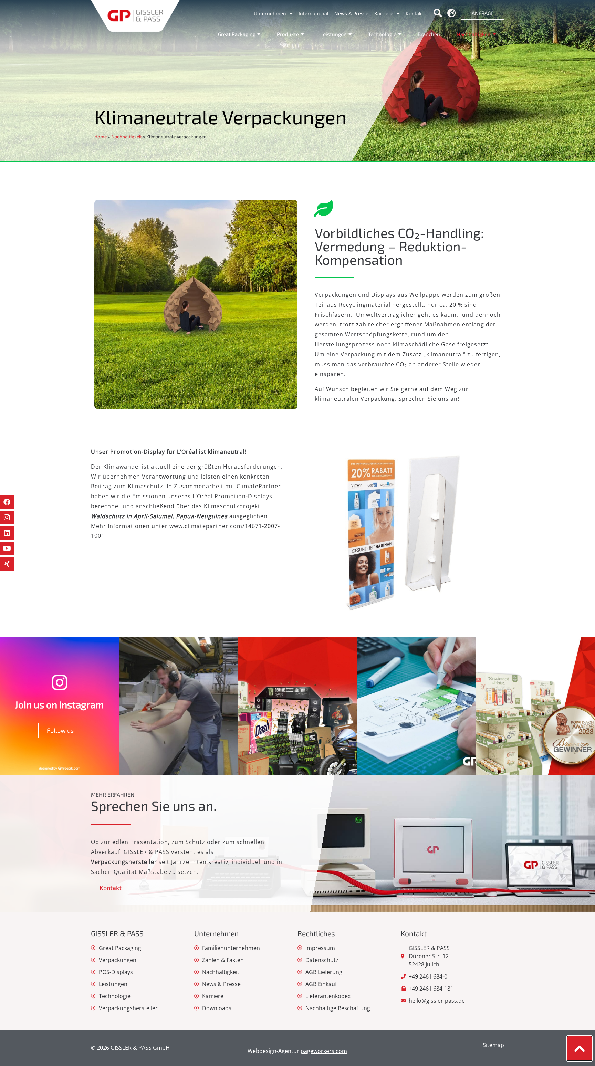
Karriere (383, 13)
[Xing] (7, 564)
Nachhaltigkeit (126, 136)
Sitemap (493, 1045)
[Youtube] (7, 548)
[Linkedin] (7, 533)
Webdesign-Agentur (297, 1051)
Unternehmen (270, 13)
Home (100, 136)
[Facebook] (7, 502)
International (313, 13)
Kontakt (414, 13)
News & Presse (351, 13)
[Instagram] (7, 517)
